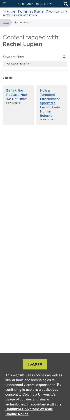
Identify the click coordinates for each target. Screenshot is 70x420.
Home (6, 22)
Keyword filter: (13, 56)
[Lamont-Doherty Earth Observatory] (35, 13)
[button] (4, 4)
